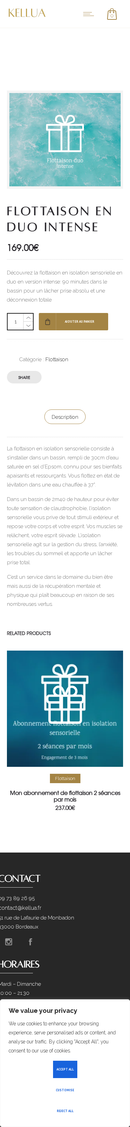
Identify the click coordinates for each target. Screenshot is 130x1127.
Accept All (65, 1069)
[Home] (28, 17)
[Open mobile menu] (90, 14)
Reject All (65, 1111)
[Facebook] (30, 941)
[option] (65, 731)
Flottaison (56, 359)
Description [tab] (65, 417)
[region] (65, 1063)
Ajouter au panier (79, 321)
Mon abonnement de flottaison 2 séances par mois (65, 795)
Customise (65, 1090)
